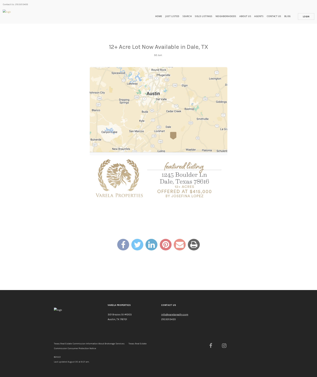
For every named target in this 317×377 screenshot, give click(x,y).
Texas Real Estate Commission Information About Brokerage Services (89, 343)
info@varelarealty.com (174, 314)
